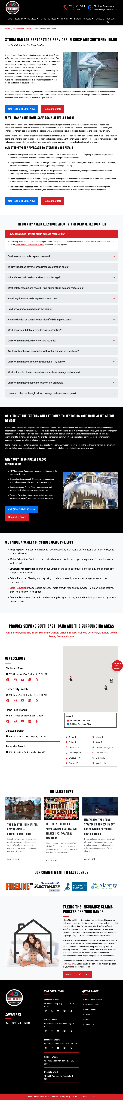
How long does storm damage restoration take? (33, 298)
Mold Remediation (19, 587)
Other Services (49, 19)
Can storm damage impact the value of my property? (35, 382)
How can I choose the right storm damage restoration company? (42, 393)
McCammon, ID (102, 753)
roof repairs (15, 67)
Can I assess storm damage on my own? (29, 256)
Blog (87, 1019)
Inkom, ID (100, 737)
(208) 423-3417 (69, 964)
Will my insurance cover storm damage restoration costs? (38, 266)
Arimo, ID (73, 737)
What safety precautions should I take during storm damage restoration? (46, 288)
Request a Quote (52, 109)
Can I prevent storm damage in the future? (30, 309)
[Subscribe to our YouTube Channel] (22, 679)
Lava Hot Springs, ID (104, 747)
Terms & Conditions (79, 1096)
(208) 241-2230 (20, 1023)
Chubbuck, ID (74, 758)
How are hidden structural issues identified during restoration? (40, 319)
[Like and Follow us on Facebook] (7, 679)
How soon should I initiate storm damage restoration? (36, 233)
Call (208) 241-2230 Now (21, 109)
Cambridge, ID (75, 753)
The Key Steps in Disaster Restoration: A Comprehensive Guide (22, 829)
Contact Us (111, 20)
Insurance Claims (92, 1004)
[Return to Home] (23, 7)
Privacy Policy (65, 1096)
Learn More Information (78, 974)
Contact (92, 1096)
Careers (100, 19)
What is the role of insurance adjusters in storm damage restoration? (44, 372)
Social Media (44, 1096)
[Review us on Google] (29, 679)
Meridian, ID (101, 763)
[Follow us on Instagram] (15, 679)
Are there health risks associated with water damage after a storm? (43, 351)
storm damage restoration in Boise (29, 245)
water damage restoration (33, 67)
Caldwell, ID (74, 747)
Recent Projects (83, 19)
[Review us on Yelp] (37, 679)
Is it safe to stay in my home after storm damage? (34, 277)
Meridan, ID (100, 758)
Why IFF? (65, 19)
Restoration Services (26, 19)
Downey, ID (73, 763)
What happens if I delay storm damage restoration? (35, 330)
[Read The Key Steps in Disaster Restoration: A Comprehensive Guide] (23, 808)
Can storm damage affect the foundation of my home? (36, 361)
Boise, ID (73, 742)
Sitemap (54, 1096)
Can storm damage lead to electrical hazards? (32, 340)
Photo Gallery (90, 1009)
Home (9, 19)
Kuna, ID (99, 742)
